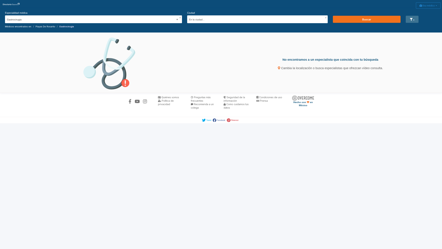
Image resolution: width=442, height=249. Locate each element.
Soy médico (428, 5)
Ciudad (191, 12)
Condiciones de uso (270, 97)
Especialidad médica (16, 12)
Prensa (263, 100)
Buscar (366, 19)
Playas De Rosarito (45, 26)
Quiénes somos (170, 97)
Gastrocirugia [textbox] (92, 19)
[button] (412, 19)
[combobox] (92, 18)
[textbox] (256, 19)
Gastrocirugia (66, 26)
